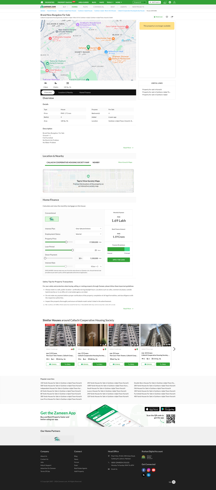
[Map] (69, 344)
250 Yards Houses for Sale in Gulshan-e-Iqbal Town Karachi (108, 383)
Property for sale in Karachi (152, 89)
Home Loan (159, 17)
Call (69, 364)
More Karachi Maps (125, 162)
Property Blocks (66, 2)
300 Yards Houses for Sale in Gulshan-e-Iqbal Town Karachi (61, 396)
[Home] (41, 2)
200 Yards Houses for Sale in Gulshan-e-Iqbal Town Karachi (154, 386)
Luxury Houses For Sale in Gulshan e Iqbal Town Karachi (106, 391)
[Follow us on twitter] (144, 477)
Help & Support (45, 465)
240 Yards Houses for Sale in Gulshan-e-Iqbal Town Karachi (108, 394)
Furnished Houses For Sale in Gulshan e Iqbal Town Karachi (154, 394)
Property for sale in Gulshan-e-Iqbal (154, 95)
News (76, 459)
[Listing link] (60, 346)
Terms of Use (45, 471)
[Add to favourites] (74, 344)
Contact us (44, 459)
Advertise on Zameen (48, 468)
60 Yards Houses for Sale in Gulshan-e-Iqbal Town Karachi (60, 391)
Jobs (42, 462)
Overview (48, 92)
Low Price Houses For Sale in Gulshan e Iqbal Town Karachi (61, 399)
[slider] (66, 242)
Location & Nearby (65, 92)
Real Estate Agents (80, 468)
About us (43, 456)
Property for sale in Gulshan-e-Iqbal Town (156, 92)
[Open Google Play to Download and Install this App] (168, 411)
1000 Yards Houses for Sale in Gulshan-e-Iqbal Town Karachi (108, 386)
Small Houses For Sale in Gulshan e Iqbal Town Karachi (106, 388)
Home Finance (85, 92)
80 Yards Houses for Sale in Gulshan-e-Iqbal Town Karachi (60, 394)
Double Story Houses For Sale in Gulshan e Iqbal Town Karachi (155, 383)
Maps (101, 2)
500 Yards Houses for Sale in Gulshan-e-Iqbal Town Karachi (61, 386)
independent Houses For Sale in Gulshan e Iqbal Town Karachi (61, 388)
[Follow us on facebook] (144, 472)
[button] (88, 229)
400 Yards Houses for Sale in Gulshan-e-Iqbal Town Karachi (154, 396)
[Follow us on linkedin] (149, 477)
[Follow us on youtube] (154, 472)
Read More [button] (127, 148)
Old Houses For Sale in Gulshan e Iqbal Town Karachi (152, 388)
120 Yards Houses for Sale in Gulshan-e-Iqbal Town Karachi (108, 396)
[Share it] (71, 344)
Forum (76, 462)
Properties (49, 2)
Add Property (79, 471)
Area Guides (84, 2)
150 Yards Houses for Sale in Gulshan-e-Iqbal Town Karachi (61, 383)
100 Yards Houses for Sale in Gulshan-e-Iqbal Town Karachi (154, 391)
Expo (76, 465)
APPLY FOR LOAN (119, 260)
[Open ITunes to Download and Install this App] (153, 411)
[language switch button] (164, 2)
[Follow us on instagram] (149, 472)
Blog (94, 2)
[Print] (167, 17)
